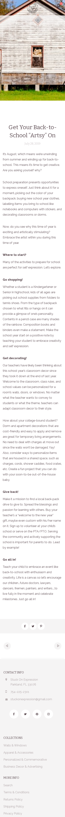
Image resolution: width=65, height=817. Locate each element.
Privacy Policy (12, 813)
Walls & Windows (15, 745)
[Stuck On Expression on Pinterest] (37, 714)
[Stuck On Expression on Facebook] (13, 714)
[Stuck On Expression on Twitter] (25, 714)
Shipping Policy (13, 806)
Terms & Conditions (16, 792)
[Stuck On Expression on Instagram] (48, 714)
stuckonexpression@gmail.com (31, 699)
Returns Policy (13, 799)
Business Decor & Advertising (22, 766)
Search (8, 785)
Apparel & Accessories (18, 752)
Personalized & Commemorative (25, 759)
